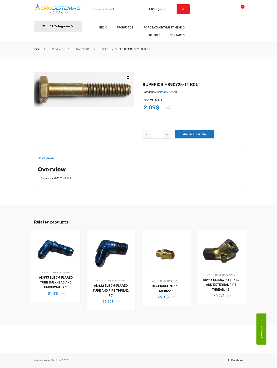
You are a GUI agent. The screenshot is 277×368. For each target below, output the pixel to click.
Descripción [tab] (46, 158)
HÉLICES (154, 35)
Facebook (237, 360)
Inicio (37, 49)
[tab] (46, 159)
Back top (261, 332)
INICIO (103, 27)
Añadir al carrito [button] (58, 314)
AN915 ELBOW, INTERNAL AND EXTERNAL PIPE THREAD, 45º (221, 284)
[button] (128, 78)
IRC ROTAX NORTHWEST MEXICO (164, 27)
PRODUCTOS (125, 27)
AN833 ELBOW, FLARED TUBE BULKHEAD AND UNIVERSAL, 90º (56, 282)
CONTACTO (177, 35)
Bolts (105, 49)
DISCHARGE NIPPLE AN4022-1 (166, 288)
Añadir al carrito (194, 134)
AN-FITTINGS (49, 272)
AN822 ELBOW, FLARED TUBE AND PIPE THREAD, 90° (111, 290)
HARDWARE (83, 49)
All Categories (59, 26)
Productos (58, 49)
